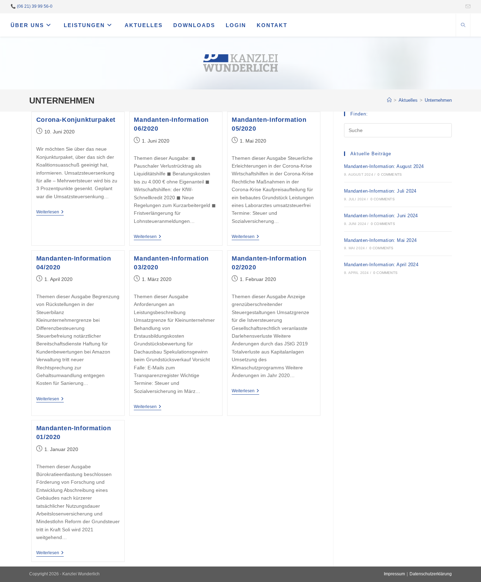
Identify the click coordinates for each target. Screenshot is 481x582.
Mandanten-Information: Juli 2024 (380, 191)
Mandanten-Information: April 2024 (381, 264)
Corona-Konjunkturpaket (75, 119)
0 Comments (389, 174)
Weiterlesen (50, 212)
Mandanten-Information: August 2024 (384, 166)
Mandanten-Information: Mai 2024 (380, 240)
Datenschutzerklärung (431, 573)
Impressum (394, 573)
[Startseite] (389, 100)
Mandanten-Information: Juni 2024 (381, 215)
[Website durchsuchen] (463, 26)
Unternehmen (438, 100)
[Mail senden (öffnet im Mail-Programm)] (466, 6)
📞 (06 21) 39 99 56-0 (31, 6)
